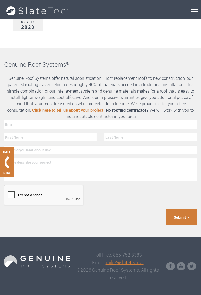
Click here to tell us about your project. (68, 110)
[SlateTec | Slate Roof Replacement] (93, 7)
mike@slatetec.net (125, 262)
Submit (180, 217)
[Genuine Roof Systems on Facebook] (170, 266)
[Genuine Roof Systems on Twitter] (191, 266)
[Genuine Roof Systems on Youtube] (181, 266)
